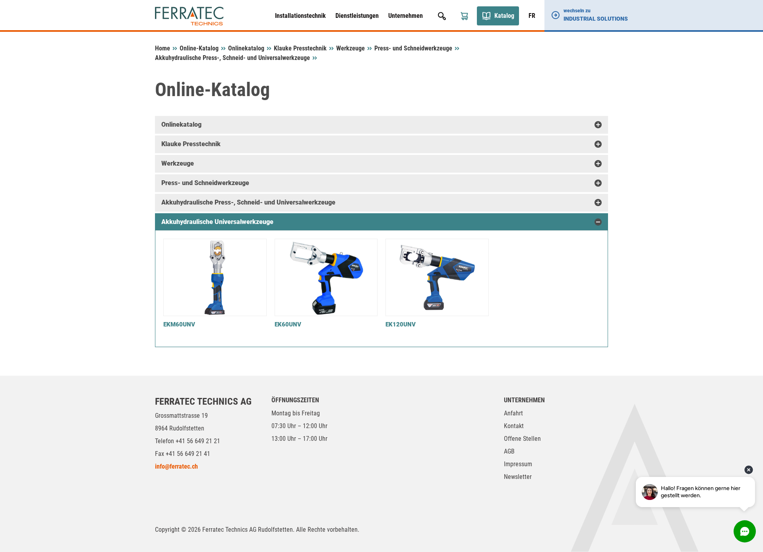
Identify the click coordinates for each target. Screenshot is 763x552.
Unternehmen (405, 15)
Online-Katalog (199, 48)
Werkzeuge (350, 48)
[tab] (381, 124)
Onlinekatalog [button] (181, 124)
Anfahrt (513, 413)
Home (162, 48)
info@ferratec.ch (176, 466)
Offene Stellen (522, 438)
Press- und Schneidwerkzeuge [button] (205, 183)
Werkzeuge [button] (177, 163)
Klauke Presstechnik (300, 48)
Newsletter (518, 477)
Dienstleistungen (357, 15)
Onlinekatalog (246, 48)
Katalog (504, 15)
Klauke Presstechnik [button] (191, 144)
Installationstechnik (300, 15)
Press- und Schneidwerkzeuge (413, 48)
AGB (509, 451)
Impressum (518, 464)
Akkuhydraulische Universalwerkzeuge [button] (217, 222)
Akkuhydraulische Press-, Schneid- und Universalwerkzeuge (232, 58)
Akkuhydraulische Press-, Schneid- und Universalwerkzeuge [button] (248, 202)
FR (532, 15)
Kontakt (514, 426)
